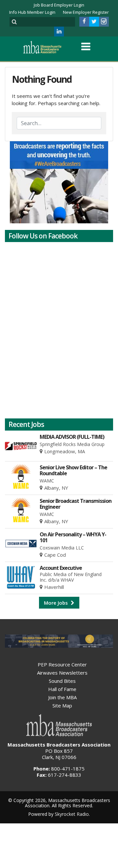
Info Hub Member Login (32, 12)
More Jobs (56, 602)
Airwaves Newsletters (62, 672)
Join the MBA (62, 697)
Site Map (62, 705)
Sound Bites (62, 681)
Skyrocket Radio (72, 814)
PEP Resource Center (62, 664)
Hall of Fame (62, 689)
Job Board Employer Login (59, 5)
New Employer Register (86, 12)
